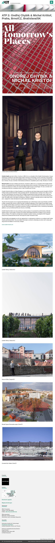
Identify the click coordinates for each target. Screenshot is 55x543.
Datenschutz (38, 541)
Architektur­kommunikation (15, 3)
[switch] (48, 2)
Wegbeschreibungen (7, 502)
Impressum (33, 541)
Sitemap (49, 541)
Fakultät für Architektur (7, 524)
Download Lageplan (7, 499)
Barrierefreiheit (44, 541)
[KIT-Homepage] (5, 2)
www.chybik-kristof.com (7, 224)
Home (29, 541)
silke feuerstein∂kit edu (11, 511)
